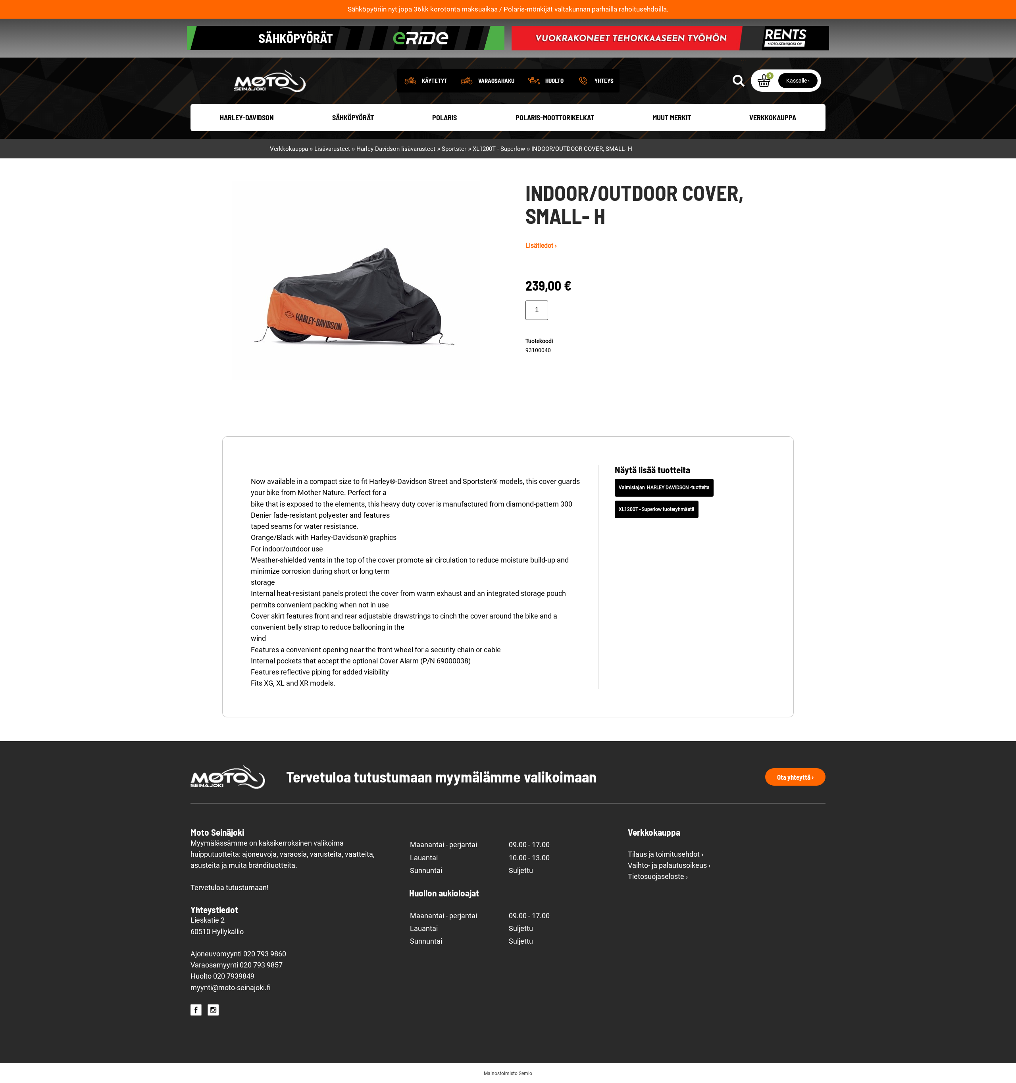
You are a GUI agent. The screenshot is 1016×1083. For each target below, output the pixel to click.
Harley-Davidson (247, 117)
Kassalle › (798, 80)
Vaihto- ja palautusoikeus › (669, 865)
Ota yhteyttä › (795, 777)
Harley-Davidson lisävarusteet (395, 148)
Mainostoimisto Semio (508, 1073)
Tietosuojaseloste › (658, 877)
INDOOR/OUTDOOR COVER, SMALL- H (581, 148)
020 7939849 (233, 976)
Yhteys (604, 80)
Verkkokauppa (772, 117)
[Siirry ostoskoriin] (764, 80)
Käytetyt (434, 80)
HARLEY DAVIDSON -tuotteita (678, 487)
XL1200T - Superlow (499, 148)
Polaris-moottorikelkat (555, 117)
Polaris (444, 117)
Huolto (554, 80)
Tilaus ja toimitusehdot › (665, 854)
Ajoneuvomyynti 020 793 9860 (238, 954)
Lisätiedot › (541, 245)
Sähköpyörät (353, 117)
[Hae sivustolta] (739, 81)
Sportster (454, 148)
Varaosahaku (496, 80)
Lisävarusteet (332, 148)
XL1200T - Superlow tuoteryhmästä (657, 509)
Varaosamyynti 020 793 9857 (236, 965)
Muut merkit (671, 117)
